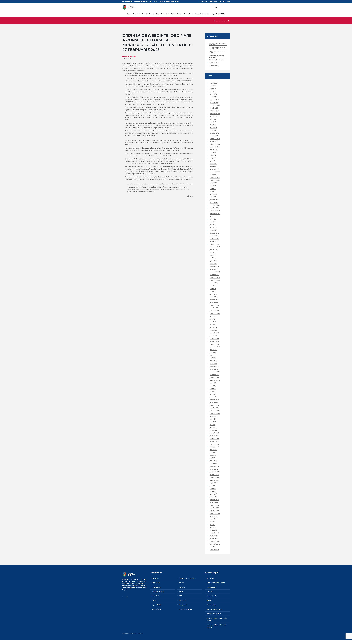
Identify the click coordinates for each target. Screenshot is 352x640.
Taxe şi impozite (211, 587)
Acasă (129, 14)
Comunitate (226, 21)
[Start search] (215, 7)
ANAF (181, 592)
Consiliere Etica (211, 605)
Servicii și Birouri (148, 14)
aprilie (213, 94)
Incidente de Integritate (214, 614)
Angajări (209, 600)
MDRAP (181, 583)
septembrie (215, 114)
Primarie (136, 14)
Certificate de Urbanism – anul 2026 (217, 52)
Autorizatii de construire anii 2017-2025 (217, 48)
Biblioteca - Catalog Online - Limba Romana (217, 619)
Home (216, 21)
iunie (213, 89)
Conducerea (155, 578)
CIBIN (180, 596)
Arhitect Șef (210, 578)
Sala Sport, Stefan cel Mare (187, 578)
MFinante (182, 587)
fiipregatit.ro (206, 1)
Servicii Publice (156, 596)
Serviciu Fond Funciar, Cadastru (216, 583)
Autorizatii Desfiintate (216, 60)
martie (213, 97)
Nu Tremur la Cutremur (186, 609)
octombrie (215, 111)
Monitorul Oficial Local (200, 14)
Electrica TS (182, 600)
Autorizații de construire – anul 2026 (217, 44)
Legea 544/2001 (214, 63)
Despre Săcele (176, 14)
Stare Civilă (210, 592)
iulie (213, 86)
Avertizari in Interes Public (214, 609)
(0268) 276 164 (127, 1)
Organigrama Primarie (158, 592)
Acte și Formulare (162, 14)
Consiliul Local (156, 583)
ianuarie (214, 102)
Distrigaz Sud (183, 605)
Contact (187, 14)
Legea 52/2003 (213, 65)
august (213, 83)
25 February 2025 (130, 56)
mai (212, 91)
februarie (214, 100)
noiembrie (214, 108)
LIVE (228, 1)
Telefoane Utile (219, 1)
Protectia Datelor (212, 596)
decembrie (215, 105)
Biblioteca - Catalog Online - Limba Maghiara (217, 626)
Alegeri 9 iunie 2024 (218, 14)
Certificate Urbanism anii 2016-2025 (216, 56)
